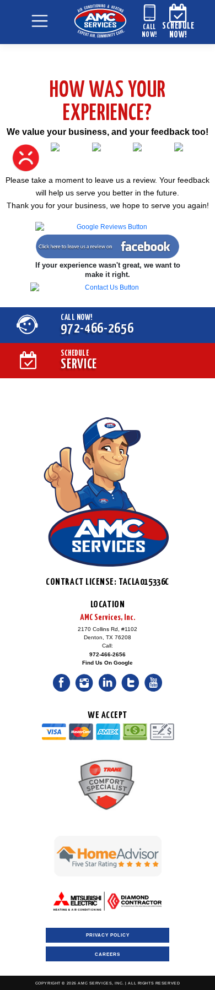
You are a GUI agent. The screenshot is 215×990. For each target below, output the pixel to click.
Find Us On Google (107, 663)
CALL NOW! (149, 31)
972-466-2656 (107, 654)
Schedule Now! (178, 30)
